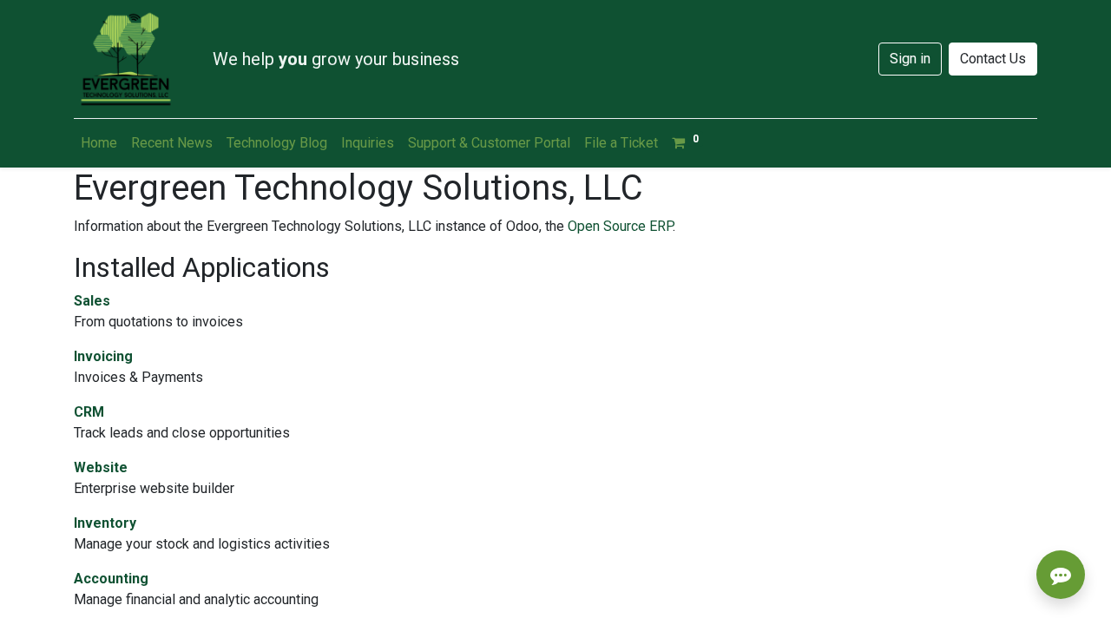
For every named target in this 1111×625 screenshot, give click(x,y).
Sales (92, 301)
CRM (89, 412)
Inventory (105, 523)
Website (101, 467)
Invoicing (103, 356)
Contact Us (993, 58)
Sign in (910, 58)
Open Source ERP (620, 226)
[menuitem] (99, 143)
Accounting (111, 578)
